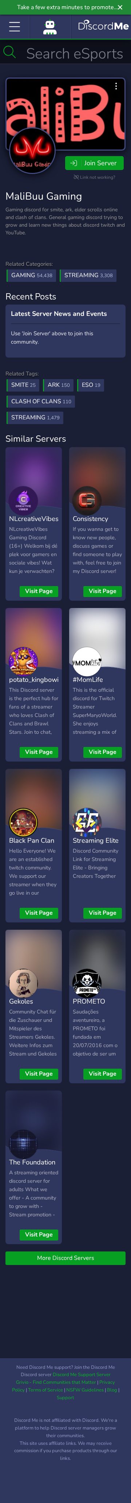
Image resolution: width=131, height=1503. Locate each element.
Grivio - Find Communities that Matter (56, 1382)
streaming (35, 417)
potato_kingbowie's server (38, 685)
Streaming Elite (96, 840)
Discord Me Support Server (82, 1374)
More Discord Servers (65, 1258)
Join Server (100, 163)
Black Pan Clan (31, 840)
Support (65, 1397)
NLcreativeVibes (34, 518)
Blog (112, 1390)
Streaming (88, 275)
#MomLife (88, 679)
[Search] (9, 52)
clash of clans (41, 401)
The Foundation (32, 1162)
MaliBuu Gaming (43, 196)
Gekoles (21, 1001)
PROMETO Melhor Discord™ (89, 1012)
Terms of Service (45, 1390)
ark (59, 385)
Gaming (31, 275)
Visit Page (39, 591)
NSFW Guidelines (85, 1390)
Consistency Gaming (90, 524)
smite (23, 385)
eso (91, 385)
